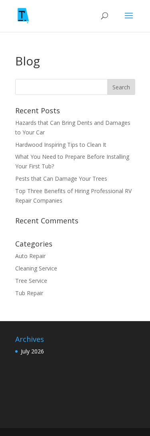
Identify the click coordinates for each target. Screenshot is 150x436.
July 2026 (32, 351)
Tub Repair (29, 293)
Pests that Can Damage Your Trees (62, 178)
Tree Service (31, 280)
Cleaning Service (36, 268)
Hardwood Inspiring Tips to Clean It (61, 144)
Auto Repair (30, 256)
